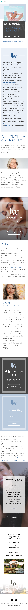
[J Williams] (14, 584)
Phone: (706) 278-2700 (14, 538)
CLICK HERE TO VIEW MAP (14, 552)
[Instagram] (16, 600)
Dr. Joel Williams (9, 82)
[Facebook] (12, 600)
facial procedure (17, 267)
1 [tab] (12, 508)
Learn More (14, 232)
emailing (8, 126)
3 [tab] (16, 508)
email (14, 444)
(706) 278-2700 (8, 123)
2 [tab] (14, 508)
